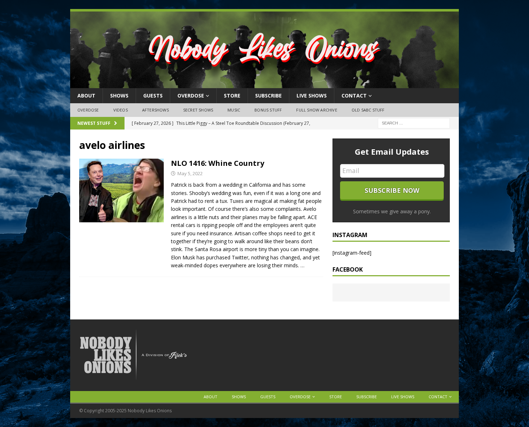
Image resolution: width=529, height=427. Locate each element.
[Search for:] (414, 122)
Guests (153, 95)
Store (232, 95)
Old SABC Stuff (368, 110)
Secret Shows (198, 110)
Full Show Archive (316, 110)
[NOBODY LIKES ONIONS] (264, 84)
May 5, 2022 (190, 173)
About (86, 95)
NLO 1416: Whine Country (217, 163)
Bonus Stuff (268, 110)
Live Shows (312, 95)
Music (233, 110)
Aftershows (155, 110)
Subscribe (268, 95)
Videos (120, 110)
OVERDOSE (190, 95)
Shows (119, 95)
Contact (354, 95)
